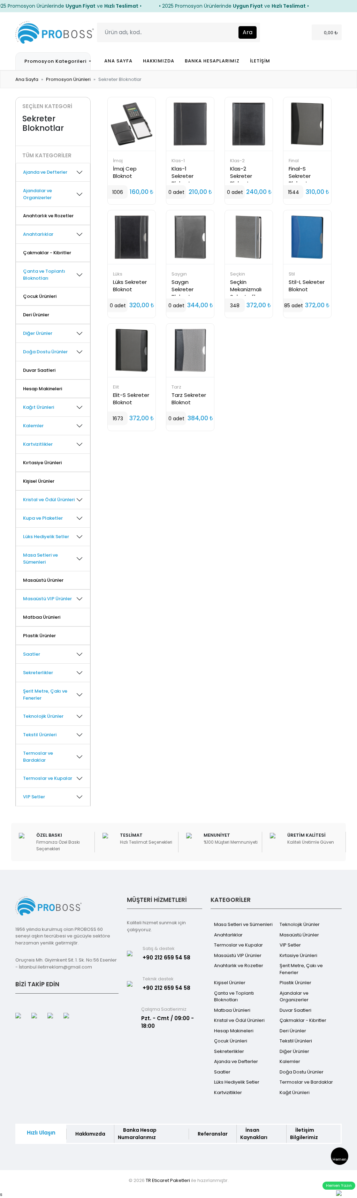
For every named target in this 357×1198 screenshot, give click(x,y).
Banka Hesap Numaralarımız (137, 1134)
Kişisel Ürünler (38, 481)
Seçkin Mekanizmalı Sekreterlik (245, 289)
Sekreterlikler (229, 1051)
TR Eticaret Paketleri (168, 1180)
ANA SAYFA (118, 61)
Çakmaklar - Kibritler (47, 252)
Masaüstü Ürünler (43, 580)
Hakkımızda (90, 1133)
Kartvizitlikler (228, 1092)
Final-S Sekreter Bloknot (300, 176)
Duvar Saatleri (39, 370)
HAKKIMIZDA (158, 61)
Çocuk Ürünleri (39, 296)
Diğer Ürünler (294, 1051)
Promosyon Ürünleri (68, 79)
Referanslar (213, 1133)
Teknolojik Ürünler (300, 924)
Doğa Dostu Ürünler (302, 1072)
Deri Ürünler (36, 314)
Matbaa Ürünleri (41, 617)
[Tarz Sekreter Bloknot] (190, 350)
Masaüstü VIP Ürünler (237, 955)
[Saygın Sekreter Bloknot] (190, 237)
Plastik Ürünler (39, 635)
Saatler (222, 1072)
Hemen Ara (340, 1160)
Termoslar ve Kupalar (238, 945)
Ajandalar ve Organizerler (294, 996)
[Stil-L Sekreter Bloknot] (307, 237)
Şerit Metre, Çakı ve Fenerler (301, 969)
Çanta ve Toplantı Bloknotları (234, 996)
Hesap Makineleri (42, 388)
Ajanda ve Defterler (236, 1061)
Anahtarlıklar (228, 935)
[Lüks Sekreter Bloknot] (131, 237)
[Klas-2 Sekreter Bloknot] (249, 124)
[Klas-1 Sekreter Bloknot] (190, 124)
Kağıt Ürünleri (295, 1092)
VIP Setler (290, 945)
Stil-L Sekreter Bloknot (307, 285)
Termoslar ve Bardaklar (306, 1082)
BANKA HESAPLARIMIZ (212, 61)
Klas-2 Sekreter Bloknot (241, 176)
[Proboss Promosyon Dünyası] (54, 31)
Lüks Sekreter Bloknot (130, 285)
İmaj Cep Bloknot (125, 172)
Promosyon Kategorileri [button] (56, 61)
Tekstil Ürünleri (296, 1041)
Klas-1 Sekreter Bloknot (182, 176)
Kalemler (290, 1061)
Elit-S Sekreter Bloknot (131, 398)
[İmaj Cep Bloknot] (131, 124)
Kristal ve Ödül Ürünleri (239, 1020)
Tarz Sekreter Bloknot (189, 398)
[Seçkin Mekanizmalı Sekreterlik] (249, 237)
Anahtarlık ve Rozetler (48, 215)
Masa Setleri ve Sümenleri (243, 924)
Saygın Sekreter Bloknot (182, 289)
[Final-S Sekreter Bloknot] (307, 124)
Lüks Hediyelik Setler (236, 1082)
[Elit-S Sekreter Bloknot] (131, 350)
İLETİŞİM (260, 61)
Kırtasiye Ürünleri (42, 462)
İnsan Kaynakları (253, 1134)
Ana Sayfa (26, 79)
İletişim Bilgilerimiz (304, 1134)
